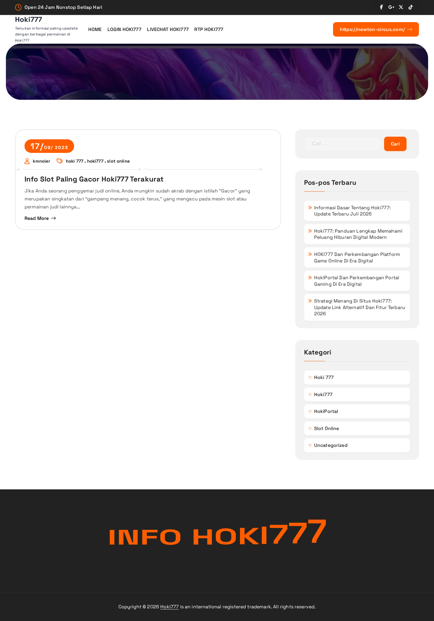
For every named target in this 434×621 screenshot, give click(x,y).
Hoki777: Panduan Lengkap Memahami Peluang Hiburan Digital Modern (358, 234)
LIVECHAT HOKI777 (168, 29)
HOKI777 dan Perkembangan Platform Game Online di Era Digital (357, 257)
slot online (118, 161)
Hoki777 (169, 607)
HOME (95, 29)
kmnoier (41, 161)
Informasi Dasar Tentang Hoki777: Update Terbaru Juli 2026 (352, 211)
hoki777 (95, 161)
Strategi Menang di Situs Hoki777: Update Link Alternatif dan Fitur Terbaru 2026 (359, 307)
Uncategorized (330, 445)
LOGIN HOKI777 (124, 29)
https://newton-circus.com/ (373, 29)
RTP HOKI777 (208, 29)
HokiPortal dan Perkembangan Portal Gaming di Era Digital (356, 280)
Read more (37, 218)
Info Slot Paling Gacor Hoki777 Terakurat (94, 179)
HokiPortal (326, 411)
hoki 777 (74, 161)
